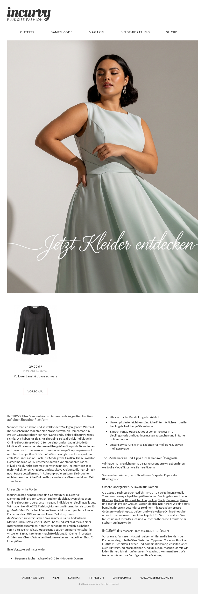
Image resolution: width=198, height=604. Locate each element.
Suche (171, 32)
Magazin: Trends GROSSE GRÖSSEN (146, 531)
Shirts (161, 500)
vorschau (35, 391)
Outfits (27, 32)
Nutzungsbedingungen (156, 577)
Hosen (184, 500)
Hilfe (55, 577)
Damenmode (61, 32)
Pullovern (172, 500)
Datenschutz (122, 577)
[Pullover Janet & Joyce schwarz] (35, 333)
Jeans (111, 503)
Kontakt (74, 577)
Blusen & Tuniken (136, 500)
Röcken (119, 500)
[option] (35, 350)
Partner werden (32, 577)
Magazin (96, 32)
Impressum (96, 577)
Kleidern (107, 500)
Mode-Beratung (135, 32)
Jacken (152, 500)
